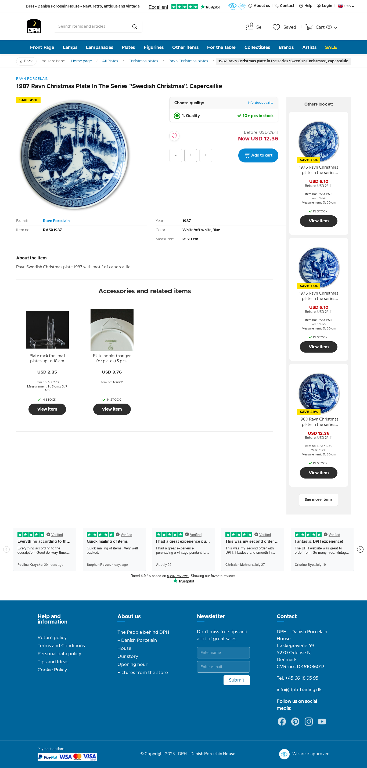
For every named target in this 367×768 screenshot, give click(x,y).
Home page (81, 61)
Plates (128, 47)
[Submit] (134, 26)
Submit (236, 680)
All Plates (110, 61)
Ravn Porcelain (56, 221)
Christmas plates (143, 61)
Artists (309, 47)
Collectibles (257, 47)
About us (129, 616)
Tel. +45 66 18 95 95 (297, 678)
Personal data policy (59, 654)
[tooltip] (47, 359)
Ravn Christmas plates (188, 61)
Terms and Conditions (61, 646)
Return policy (52, 638)
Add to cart (261, 155)
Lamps (70, 47)
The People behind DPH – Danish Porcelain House (143, 640)
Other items (185, 47)
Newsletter (211, 616)
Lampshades (99, 47)
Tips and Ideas (53, 662)
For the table (221, 47)
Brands (286, 47)
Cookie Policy (52, 670)
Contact (287, 616)
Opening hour (132, 664)
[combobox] (98, 26)
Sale (331, 47)
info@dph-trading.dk (299, 690)
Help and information (52, 619)
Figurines (154, 47)
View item (47, 409)
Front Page (42, 47)
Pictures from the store (142, 673)
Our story (127, 656)
